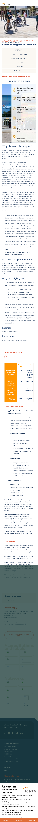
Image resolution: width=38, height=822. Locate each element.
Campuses (19, 66)
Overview (19, 50)
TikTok (17, 733)
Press (5, 770)
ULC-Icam (7, 756)
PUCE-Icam (8, 754)
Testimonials (19, 62)
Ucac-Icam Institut (10, 746)
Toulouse (11, 600)
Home (4, 40)
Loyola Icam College (10, 749)
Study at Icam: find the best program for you (20, 40)
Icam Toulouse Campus (10, 331)
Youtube (21, 733)
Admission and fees (19, 58)
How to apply (19, 70)
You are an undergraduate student (12, 41)
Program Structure (19, 54)
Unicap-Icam (8, 751)
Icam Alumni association (12, 759)
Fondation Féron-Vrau (11, 761)
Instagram (9, 733)
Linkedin (13, 733)
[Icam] (6, 3)
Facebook (5, 733)
